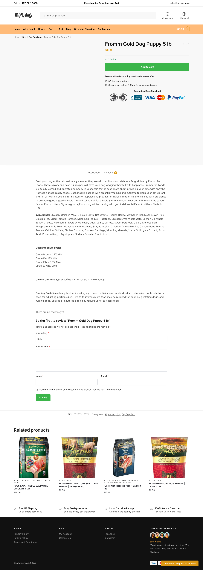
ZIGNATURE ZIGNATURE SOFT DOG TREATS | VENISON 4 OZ (78, 485)
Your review (43, 346)
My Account (167, 18)
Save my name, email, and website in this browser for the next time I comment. (81, 389)
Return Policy (21, 537)
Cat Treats (37, 480)
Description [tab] (93, 172)
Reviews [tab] (108, 172)
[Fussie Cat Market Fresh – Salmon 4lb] (124, 457)
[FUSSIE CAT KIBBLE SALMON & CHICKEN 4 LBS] (34, 457)
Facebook (110, 533)
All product (110, 414)
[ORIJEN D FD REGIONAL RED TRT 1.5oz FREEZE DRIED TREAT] (184, 44)
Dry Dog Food (35, 37)
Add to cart (147, 66)
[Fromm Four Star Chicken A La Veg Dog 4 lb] (187, 44)
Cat (29, 480)
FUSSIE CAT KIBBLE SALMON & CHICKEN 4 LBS (31, 487)
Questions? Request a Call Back (180, 563)
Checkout (184, 18)
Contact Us (65, 537)
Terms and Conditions (25, 542)
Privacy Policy (21, 533)
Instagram (110, 537)
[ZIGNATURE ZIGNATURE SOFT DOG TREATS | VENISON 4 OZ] (79, 457)
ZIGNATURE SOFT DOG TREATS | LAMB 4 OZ (167, 485)
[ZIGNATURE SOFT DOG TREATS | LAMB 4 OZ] (169, 457)
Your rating (42, 333)
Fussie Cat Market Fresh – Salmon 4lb (122, 487)
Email (105, 376)
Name (40, 376)
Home (17, 37)
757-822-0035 (30, 3)
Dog (24, 37)
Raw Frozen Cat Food (120, 482)
